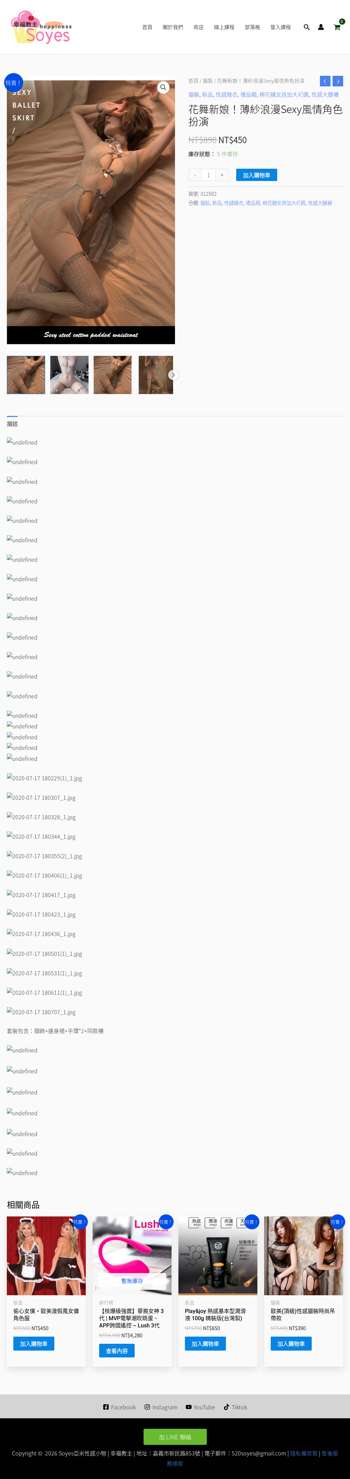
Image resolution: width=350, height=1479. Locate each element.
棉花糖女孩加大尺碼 (284, 94)
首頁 (193, 80)
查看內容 (117, 1351)
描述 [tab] (12, 423)
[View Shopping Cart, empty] (337, 27)
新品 (207, 94)
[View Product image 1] (26, 375)
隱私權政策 (303, 1453)
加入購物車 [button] (34, 1343)
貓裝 (208, 80)
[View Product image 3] (113, 375)
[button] (307, 27)
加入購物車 (256, 175)
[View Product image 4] (156, 375)
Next (173, 375)
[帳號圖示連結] (321, 27)
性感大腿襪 (325, 94)
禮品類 (248, 94)
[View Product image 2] (69, 375)
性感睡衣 (227, 94)
